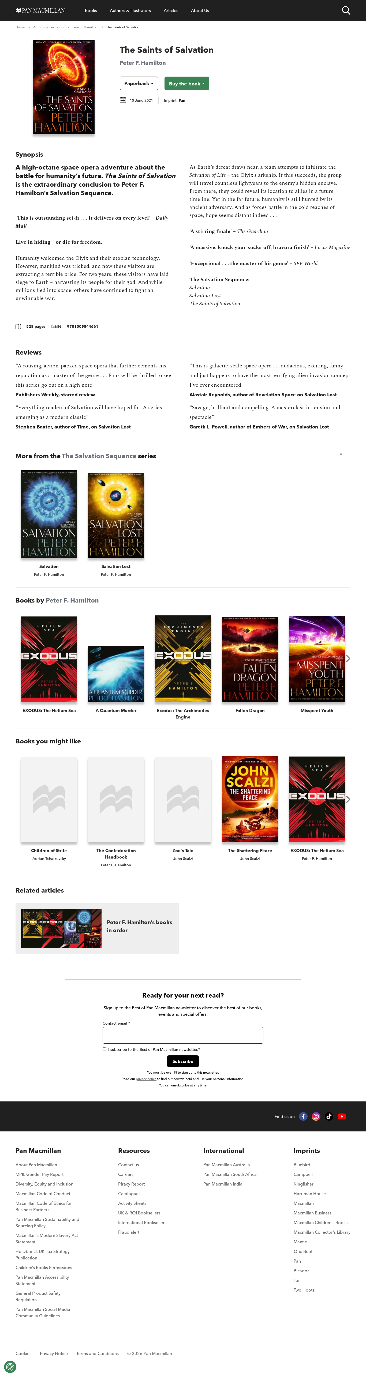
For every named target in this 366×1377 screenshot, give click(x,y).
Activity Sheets (132, 1203)
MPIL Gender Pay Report (40, 1174)
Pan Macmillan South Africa (230, 1174)
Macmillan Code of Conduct (43, 1193)
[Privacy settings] (10, 1367)
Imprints (307, 1150)
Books (91, 10)
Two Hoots (304, 1290)
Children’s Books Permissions (44, 1267)
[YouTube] (342, 1116)
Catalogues (129, 1193)
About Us (200, 10)
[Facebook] (303, 1116)
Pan (297, 1261)
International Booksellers (142, 1222)
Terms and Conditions (97, 1353)
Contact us (128, 1164)
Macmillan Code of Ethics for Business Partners (44, 1206)
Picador (301, 1270)
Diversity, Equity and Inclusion (44, 1184)
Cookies (23, 1353)
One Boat (303, 1251)
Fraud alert (128, 1232)
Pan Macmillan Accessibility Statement (42, 1280)
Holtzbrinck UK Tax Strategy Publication (43, 1255)
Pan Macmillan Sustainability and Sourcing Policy (47, 1222)
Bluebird (302, 1164)
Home (20, 27)
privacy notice (146, 1079)
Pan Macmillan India (222, 1184)
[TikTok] (329, 1116)
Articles (171, 10)
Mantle (300, 1241)
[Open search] (346, 10)
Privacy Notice (54, 1353)
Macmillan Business (312, 1213)
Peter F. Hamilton (85, 27)
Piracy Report (131, 1184)
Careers (125, 1174)
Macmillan (304, 1203)
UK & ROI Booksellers (139, 1213)
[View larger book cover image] (64, 87)
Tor (297, 1280)
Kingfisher (303, 1184)
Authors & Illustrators (130, 10)
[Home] (40, 10)
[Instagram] (316, 1116)
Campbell (303, 1174)
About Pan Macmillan (36, 1164)
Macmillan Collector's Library (322, 1232)
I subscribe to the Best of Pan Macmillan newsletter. (154, 1049)
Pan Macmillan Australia (226, 1164)
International (223, 1150)
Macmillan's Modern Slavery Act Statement (47, 1238)
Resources (134, 1150)
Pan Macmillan (38, 1150)
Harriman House (310, 1193)
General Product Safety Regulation (38, 1296)
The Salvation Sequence (99, 456)
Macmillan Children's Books (321, 1222)
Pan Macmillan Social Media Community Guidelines (43, 1312)
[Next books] (348, 658)
